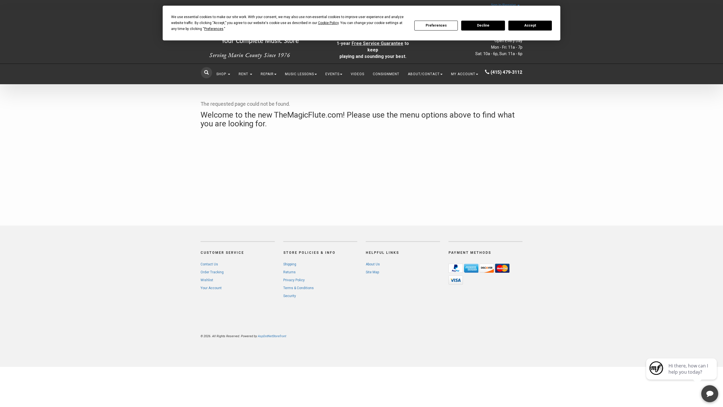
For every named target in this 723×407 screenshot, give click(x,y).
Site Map (372, 272)
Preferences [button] (213, 29)
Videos (357, 74)
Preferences (436, 25)
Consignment (386, 74)
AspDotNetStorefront (272, 336)
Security (289, 296)
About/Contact (424, 74)
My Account (463, 74)
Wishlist (207, 280)
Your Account (211, 288)
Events (332, 74)
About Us (373, 264)
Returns (289, 272)
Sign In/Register (504, 5)
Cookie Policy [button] (328, 23)
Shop (221, 74)
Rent (244, 74)
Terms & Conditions (298, 288)
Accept (530, 25)
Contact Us (209, 264)
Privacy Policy (294, 280)
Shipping (289, 264)
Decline (483, 25)
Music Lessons (299, 74)
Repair (267, 74)
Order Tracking (212, 272)
